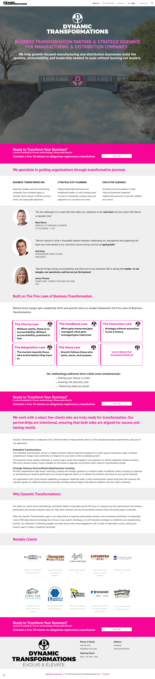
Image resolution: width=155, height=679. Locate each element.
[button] (152, 3)
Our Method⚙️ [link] (108, 3)
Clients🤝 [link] (121, 3)
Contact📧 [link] (144, 3)
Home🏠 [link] (96, 3)
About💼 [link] (131, 3)
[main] (77, 44)
